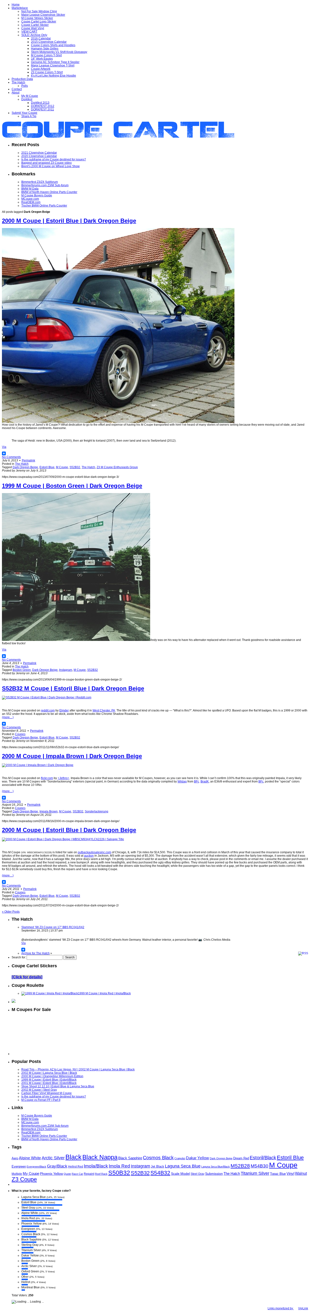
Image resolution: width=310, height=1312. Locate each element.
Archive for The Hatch (35, 953)
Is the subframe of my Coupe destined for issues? (53, 159)
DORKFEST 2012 (42, 106)
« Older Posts (11, 911)
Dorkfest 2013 (40, 102)
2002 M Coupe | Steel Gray (39, 1089)
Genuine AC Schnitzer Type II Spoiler (55, 62)
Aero (15, 1158)
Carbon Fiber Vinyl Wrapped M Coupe (46, 1093)
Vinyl (290, 1174)
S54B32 (160, 1173)
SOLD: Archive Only (34, 35)
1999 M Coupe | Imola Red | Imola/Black (104, 993)
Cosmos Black (158, 1157)
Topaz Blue (278, 1174)
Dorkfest (26, 99)
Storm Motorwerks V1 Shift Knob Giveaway (59, 52)
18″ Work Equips (42, 58)
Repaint (89, 1174)
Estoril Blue (46, 467)
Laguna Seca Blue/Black (215, 1166)
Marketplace (20, 8)
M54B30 (259, 1166)
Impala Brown (48, 811)
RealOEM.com (30, 202)
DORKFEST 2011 (42, 109)
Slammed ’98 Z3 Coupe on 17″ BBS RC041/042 (52, 927)
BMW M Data (30, 188)
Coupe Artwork (40, 69)
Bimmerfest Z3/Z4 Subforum (39, 182)
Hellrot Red (75, 1166)
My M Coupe (29, 96)
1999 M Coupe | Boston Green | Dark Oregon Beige (72, 485)
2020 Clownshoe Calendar (39, 156)
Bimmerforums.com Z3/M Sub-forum (45, 185)
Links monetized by (288, 1308)
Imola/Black (96, 1166)
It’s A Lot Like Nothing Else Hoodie (53, 75)
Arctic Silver (53, 1157)
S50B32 (119, 1172)
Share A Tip (28, 116)
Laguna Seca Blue (183, 1166)
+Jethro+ (63, 778)
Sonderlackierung (96, 811)
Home (16, 4)
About (15, 92)
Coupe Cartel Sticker (35, 25)
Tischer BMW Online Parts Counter (44, 205)
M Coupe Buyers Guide (36, 195)
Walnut (301, 1173)
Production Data (22, 79)
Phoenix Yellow (51, 1174)
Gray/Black (57, 1166)
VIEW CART (29, 31)
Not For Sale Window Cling (39, 11)
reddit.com (48, 710)
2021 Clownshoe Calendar (39, 152)
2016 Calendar (41, 38)
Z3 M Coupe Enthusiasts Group (117, 467)
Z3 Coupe (24, 1179)
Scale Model (180, 1174)
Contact (17, 89)
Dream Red (241, 1158)
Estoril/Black (263, 1157)
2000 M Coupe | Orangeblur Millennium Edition (52, 1076)
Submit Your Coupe (24, 113)
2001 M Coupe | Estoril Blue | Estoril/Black (49, 1083)
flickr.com (47, 778)
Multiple (17, 1173)
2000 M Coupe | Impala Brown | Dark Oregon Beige (72, 756)
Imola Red (119, 1166)
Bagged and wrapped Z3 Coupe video (46, 163)
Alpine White (30, 1158)
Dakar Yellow (197, 1158)
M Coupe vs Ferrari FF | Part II (40, 1100)
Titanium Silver (255, 1173)
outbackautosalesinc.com (94, 852)
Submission (214, 1174)
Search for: (19, 957)
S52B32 (75, 467)
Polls (24, 85)
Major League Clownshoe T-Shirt (52, 65)
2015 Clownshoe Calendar (49, 41)
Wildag (182, 781)
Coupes (20, 734)
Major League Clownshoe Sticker (43, 14)
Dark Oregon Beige (25, 467)
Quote (67, 1173)
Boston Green (22, 670)
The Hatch (18, 82)
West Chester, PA (104, 710)
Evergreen (19, 1166)
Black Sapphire (130, 1158)
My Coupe (31, 1173)
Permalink (28, 460)
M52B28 (240, 1166)
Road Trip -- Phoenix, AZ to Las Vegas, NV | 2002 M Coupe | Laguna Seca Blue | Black (78, 1069)
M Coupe (62, 467)
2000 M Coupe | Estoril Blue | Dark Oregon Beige (69, 220)
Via (4, 447)
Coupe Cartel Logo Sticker (38, 21)
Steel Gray (197, 1174)
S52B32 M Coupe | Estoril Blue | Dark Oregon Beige (73, 688)
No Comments (11, 457)
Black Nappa (99, 1157)
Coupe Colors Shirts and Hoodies (53, 45)
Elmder (64, 710)
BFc (196, 781)
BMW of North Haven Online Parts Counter (49, 192)
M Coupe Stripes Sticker (37, 18)
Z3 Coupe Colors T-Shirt (47, 72)
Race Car (77, 1173)
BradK (205, 781)
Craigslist (179, 1158)
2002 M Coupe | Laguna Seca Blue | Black (49, 1073)
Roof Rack (101, 1173)
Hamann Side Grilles (44, 48)
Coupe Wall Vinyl (32, 28)
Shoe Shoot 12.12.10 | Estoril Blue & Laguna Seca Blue (57, 1086)
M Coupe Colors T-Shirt (46, 55)
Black (73, 1157)
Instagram (65, 670)
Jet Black (157, 1166)
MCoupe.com (30, 199)
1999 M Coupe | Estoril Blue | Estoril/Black (49, 1079)
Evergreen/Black (36, 1166)
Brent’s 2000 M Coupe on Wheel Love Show (50, 166)
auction (89, 855)
